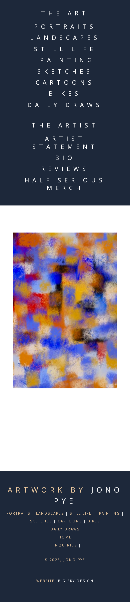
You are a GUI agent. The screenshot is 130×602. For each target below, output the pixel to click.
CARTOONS (65, 82)
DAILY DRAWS (65, 105)
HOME (65, 537)
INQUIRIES (65, 545)
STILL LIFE (65, 49)
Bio (65, 158)
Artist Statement (65, 142)
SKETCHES (65, 71)
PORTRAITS (65, 26)
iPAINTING (65, 60)
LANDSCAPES (65, 37)
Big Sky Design (76, 581)
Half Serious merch (65, 184)
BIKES (65, 93)
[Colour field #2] (65, 311)
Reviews (65, 169)
